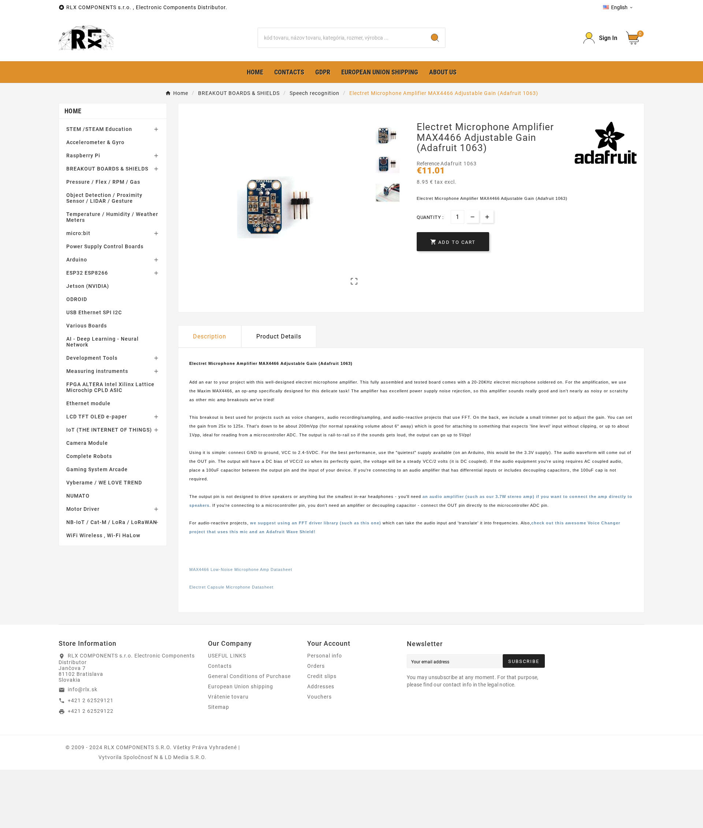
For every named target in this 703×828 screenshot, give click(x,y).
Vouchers (319, 697)
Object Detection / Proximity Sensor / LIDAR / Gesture (104, 198)
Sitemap (218, 707)
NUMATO (78, 496)
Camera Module (87, 443)
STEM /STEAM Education (99, 129)
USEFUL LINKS (227, 656)
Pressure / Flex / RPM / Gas (103, 182)
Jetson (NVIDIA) (87, 286)
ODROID (76, 299)
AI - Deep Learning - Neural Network (102, 342)
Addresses (320, 686)
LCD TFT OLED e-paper (96, 417)
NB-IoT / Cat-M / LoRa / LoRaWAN (111, 522)
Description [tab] (209, 336)
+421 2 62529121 (91, 700)
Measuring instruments (97, 371)
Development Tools (92, 358)
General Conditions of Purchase (249, 676)
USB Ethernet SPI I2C (94, 312)
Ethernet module (88, 403)
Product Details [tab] (278, 336)
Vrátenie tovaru (228, 697)
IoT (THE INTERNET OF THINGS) (109, 430)
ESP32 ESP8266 (87, 273)
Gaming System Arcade (97, 469)
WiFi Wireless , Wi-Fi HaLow (103, 535)
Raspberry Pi (83, 155)
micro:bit (78, 233)
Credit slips (321, 676)
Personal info (324, 656)
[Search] (435, 38)
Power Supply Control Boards (105, 246)
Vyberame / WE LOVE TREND (104, 483)
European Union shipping (240, 686)
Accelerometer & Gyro (95, 142)
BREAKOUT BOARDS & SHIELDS (107, 169)
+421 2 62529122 (91, 711)
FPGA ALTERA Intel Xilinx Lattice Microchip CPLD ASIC (110, 387)
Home (72, 111)
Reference (428, 163)
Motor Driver (83, 509)
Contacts (220, 666)
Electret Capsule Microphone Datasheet (231, 587)
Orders (316, 666)
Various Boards (86, 326)
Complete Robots (89, 456)
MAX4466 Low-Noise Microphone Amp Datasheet (240, 569)
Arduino (76, 260)
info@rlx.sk (82, 689)
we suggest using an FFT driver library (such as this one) (315, 523)
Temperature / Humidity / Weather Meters (112, 217)
